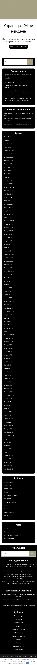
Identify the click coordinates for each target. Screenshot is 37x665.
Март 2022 (7, 251)
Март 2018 (7, 375)
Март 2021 (7, 291)
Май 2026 (7, 140)
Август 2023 (8, 211)
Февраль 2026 (9, 150)
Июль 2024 (7, 201)
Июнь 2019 (7, 358)
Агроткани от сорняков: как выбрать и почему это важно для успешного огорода (17, 77)
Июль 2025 (7, 170)
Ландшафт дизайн (10, 495)
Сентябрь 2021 (9, 271)
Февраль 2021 (8, 294)
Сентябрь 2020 (9, 311)
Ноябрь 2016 (8, 429)
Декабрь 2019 (8, 341)
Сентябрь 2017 (9, 395)
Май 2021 (7, 284)
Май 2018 (7, 368)
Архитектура (8, 482)
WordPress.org (9, 538)
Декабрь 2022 (8, 227)
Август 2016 (8, 439)
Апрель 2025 (8, 180)
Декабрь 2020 (9, 301)
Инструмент (8, 489)
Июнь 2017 (7, 405)
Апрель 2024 (8, 204)
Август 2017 (8, 398)
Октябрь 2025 (8, 164)
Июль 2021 (7, 278)
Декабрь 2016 (8, 425)
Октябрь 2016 (8, 432)
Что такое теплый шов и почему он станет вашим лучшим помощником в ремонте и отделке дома (17, 93)
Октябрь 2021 (8, 268)
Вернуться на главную (18, 46)
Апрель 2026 (8, 144)
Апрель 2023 (8, 214)
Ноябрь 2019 (8, 345)
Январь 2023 (8, 224)
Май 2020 (7, 325)
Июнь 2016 (7, 442)
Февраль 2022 (9, 254)
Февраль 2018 (9, 378)
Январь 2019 (8, 362)
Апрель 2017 (8, 412)
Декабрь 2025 (8, 157)
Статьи (6, 509)
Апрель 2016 (8, 449)
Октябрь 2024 (8, 194)
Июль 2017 (7, 402)
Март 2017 (7, 415)
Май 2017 (7, 408)
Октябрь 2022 (8, 234)
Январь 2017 (8, 422)
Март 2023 (7, 217)
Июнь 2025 (7, 174)
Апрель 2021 (8, 288)
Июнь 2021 (7, 281)
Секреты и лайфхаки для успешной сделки (18, 571)
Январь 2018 (8, 382)
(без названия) (9, 82)
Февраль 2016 (8, 455)
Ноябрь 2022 (8, 231)
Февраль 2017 (8, 419)
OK (27, 663)
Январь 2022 (8, 258)
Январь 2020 (8, 338)
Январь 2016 (8, 459)
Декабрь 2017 (8, 385)
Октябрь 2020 (8, 308)
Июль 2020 (7, 318)
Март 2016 (7, 452)
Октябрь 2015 (8, 469)
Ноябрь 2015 (8, 465)
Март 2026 (7, 147)
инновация (7, 485)
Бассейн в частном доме (23, 124)
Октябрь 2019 (8, 348)
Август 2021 (8, 274)
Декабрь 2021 (8, 261)
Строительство (9, 512)
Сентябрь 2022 (9, 237)
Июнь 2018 (7, 365)
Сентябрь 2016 (9, 435)
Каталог (6, 492)
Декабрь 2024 (9, 187)
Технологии (8, 515)
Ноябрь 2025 (8, 160)
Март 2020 (7, 331)
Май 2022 (7, 248)
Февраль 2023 (9, 221)
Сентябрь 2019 (9, 351)
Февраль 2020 (9, 335)
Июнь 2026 (7, 137)
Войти (6, 528)
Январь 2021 (8, 298)
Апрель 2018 (8, 372)
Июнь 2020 (7, 321)
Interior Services (7, 656)
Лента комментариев (11, 535)
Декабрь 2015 (8, 462)
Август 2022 (8, 241)
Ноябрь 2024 (8, 190)
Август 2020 (8, 315)
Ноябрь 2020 (8, 304)
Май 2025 (7, 177)
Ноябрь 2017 (8, 388)
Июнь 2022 (7, 244)
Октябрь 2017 (8, 392)
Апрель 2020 (8, 328)
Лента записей (9, 532)
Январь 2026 (8, 154)
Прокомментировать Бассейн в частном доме (18, 605)
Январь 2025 (8, 184)
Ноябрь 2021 (8, 264)
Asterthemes (19, 656)
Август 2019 (8, 355)
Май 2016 (7, 445)
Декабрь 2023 (8, 207)
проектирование (10, 502)
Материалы (8, 499)
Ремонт (6, 505)
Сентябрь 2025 (9, 167)
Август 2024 (8, 197)
